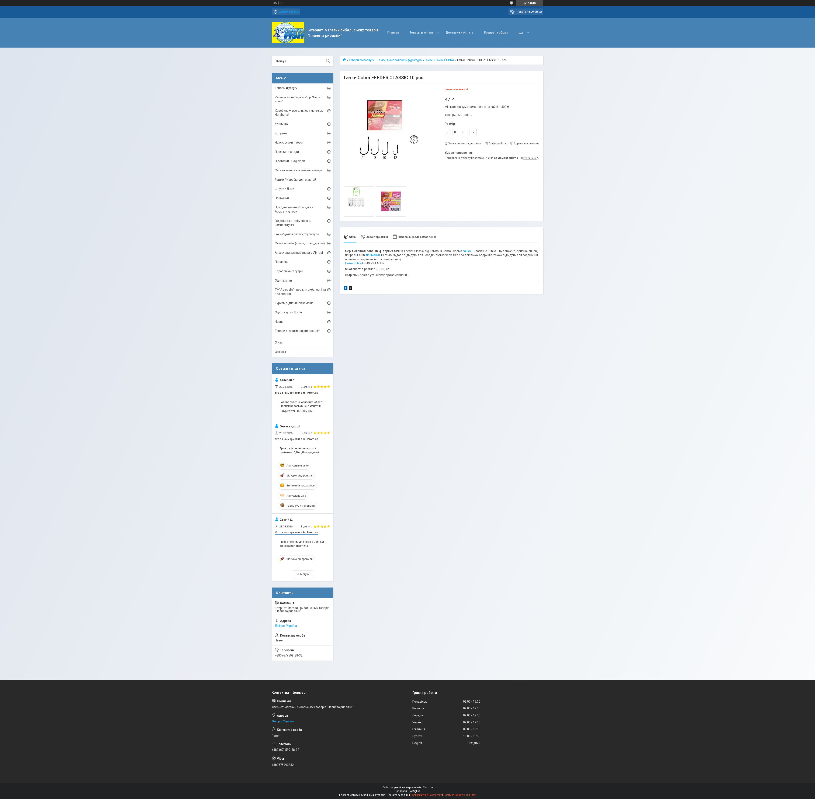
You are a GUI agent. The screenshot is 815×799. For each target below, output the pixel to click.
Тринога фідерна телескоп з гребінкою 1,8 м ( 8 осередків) (299, 450)
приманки (373, 255)
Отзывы (280, 352)
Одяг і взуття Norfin (288, 312)
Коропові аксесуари (289, 271)
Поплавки (281, 262)
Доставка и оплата (459, 32)
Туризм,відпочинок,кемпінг (294, 303)
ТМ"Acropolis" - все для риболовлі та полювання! (300, 292)
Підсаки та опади (287, 152)
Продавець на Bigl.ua (407, 791)
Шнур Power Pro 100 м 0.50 (296, 411)
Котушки (281, 133)
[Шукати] (328, 61)
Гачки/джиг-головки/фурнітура (400, 60)
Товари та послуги (361, 60)
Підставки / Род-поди (290, 161)
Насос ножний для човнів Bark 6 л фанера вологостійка (302, 543)
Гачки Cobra (353, 263)
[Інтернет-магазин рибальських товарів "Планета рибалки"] (288, 32)
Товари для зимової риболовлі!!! (297, 331)
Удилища (281, 124)
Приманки (282, 198)
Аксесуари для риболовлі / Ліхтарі (299, 252)
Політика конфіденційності (460, 794)
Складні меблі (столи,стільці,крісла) (300, 243)
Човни (279, 321)
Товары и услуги (421, 32)
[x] (350, 288)
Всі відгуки (302, 574)
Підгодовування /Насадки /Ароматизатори (294, 209)
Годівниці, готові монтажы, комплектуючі (293, 223)
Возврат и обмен (496, 32)
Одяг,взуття (283, 280)
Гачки (429, 60)
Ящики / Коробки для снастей (295, 179)
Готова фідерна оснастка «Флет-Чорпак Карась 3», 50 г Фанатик (301, 403)
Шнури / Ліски (284, 188)
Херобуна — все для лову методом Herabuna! (299, 113)
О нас (278, 342)
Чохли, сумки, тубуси (289, 142)
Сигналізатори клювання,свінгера (298, 170)
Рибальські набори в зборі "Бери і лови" (298, 99)
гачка (467, 251)
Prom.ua (428, 787)
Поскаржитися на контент (426, 794)
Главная (393, 32)
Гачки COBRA (445, 60)
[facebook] (345, 288)
